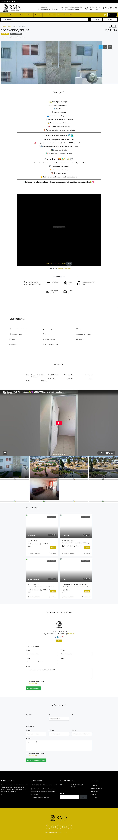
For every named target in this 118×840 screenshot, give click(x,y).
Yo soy (62, 658)
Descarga (69, 263)
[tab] (101, 47)
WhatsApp (71, 633)
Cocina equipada (49, 329)
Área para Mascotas (16, 334)
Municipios (37, 14)
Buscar (110, 19)
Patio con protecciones (84, 334)
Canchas (13, 344)
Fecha (50, 715)
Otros (59, 14)
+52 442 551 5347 (46, 7)
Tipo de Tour (29, 715)
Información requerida (33, 688)
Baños (13, 339)
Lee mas (3, 795)
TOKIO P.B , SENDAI (68, 540)
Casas (9, 26)
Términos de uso (33, 683)
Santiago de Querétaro (96, 788)
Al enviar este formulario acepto (36, 682)
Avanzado (97, 19)
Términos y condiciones (64, 268)
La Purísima (94, 797)
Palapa (80, 329)
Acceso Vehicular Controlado (19, 329)
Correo (28, 658)
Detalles (53, 547)
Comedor (47, 334)
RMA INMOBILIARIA (35, 553)
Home (4, 26)
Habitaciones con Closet (51, 344)
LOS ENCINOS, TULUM (76, 784)
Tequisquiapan (94, 791)
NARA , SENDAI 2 (33, 584)
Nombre (28, 650)
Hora (73, 715)
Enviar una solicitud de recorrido (36, 760)
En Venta (20, 14)
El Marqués (94, 785)
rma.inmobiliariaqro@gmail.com (49, 9)
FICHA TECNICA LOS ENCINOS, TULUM (55, 263)
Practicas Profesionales (48, 14)
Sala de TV (81, 339)
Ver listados (59, 640)
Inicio (4, 14)
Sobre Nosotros (11, 14)
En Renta (28, 14)
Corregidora (94, 794)
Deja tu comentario (68, 14)
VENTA (12, 33)
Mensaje (28, 666)
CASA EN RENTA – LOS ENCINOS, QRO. (75, 584)
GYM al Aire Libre (50, 339)
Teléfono (62, 650)
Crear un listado (112, 14)
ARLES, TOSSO (32, 540)
